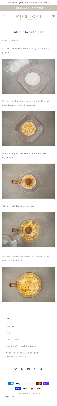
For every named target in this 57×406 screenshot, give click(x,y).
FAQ (8, 333)
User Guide (11, 326)
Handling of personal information (21, 346)
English (8, 397)
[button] (3, 17)
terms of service (13, 340)
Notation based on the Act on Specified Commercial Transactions (24, 355)
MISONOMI (24, 394)
